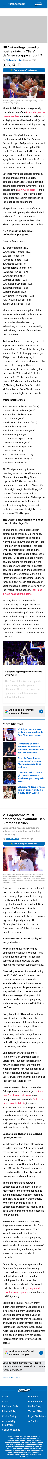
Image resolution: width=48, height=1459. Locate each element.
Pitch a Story (35, 1406)
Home (5, 1378)
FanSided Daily (10, 1406)
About (5, 1396)
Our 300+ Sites (36, 1401)
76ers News (15, 1378)
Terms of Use (35, 1411)
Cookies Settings (11, 1429)
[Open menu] (4, 4)
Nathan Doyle (12, 838)
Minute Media (17, 1437)
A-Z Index (33, 1421)
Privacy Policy (9, 1411)
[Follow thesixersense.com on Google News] (41, 711)
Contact (6, 1401)
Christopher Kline (14, 60)
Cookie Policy (9, 1416)
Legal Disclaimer (37, 1416)
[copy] (19, 65)
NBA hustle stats (26, 189)
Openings (33, 1396)
